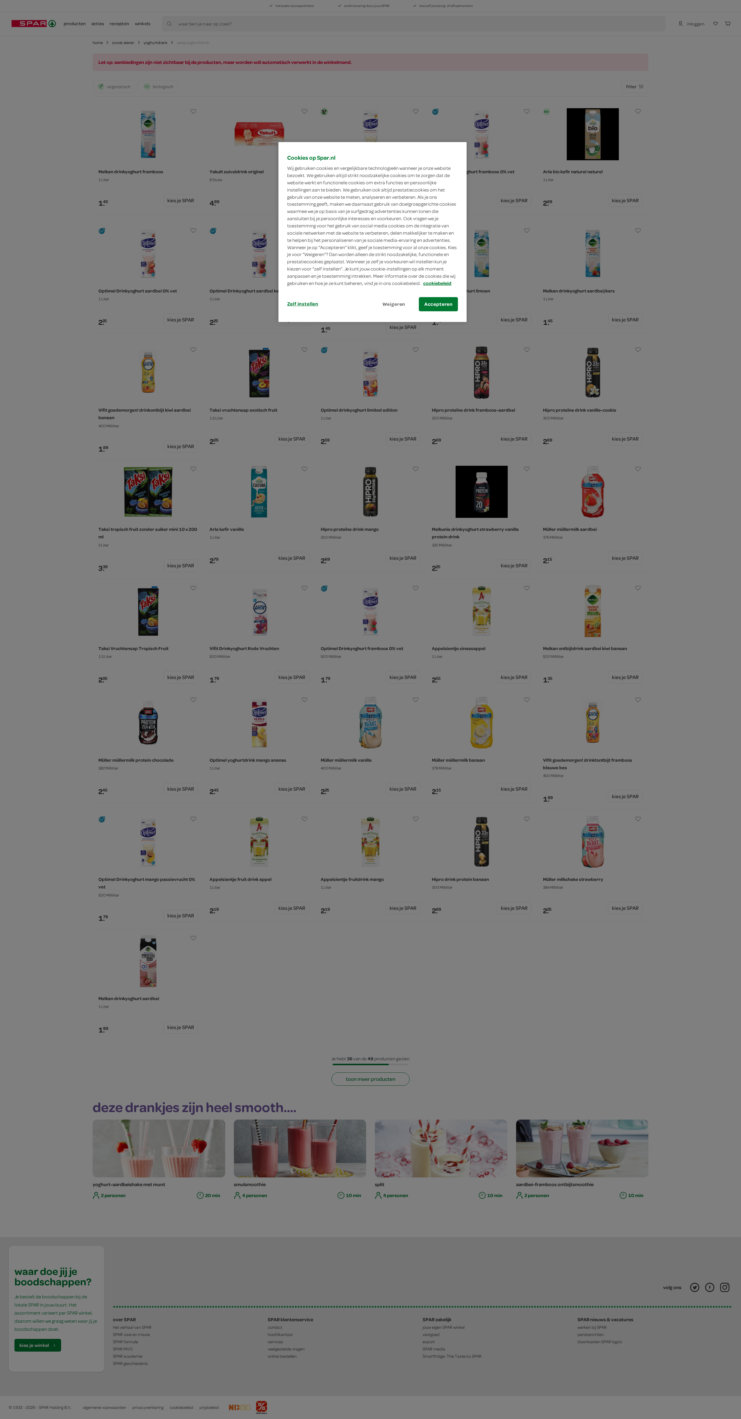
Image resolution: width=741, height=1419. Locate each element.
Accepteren (438, 304)
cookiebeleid (437, 283)
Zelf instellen (302, 304)
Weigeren (394, 304)
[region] (372, 232)
